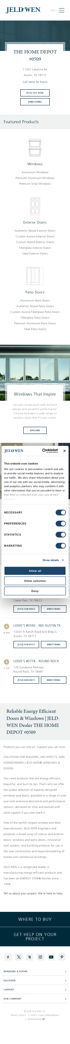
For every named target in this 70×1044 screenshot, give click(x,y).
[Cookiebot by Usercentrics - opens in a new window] (43, 451)
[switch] (61, 523)
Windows (35, 164)
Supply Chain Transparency (45, 1015)
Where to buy (35, 919)
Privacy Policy (18, 1015)
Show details (51, 560)
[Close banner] (64, 451)
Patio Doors (35, 292)
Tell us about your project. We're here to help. (33, 893)
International (35, 1019)
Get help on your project (35, 936)
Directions (35, 102)
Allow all (35, 570)
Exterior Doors (35, 222)
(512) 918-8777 (26, 644)
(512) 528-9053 (26, 609)
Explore (35, 430)
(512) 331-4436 (35, 93)
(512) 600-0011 (26, 680)
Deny (35, 590)
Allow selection (35, 580)
